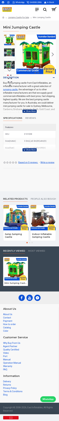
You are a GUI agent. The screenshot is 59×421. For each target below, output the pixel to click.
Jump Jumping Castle (13, 235)
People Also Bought (44, 199)
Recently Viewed (14, 251)
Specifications (12, 118)
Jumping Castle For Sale (18, 17)
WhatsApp (48, 399)
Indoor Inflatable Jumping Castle (42, 235)
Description (11, 77)
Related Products (15, 199)
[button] (19, 54)
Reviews (30, 118)
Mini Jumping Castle (15, 283)
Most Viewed (36, 251)
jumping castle (10, 89)
